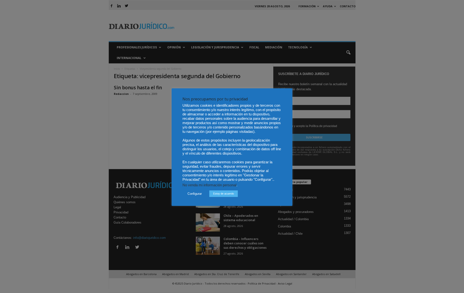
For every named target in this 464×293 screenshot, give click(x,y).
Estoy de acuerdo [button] (223, 193)
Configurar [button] (195, 193)
